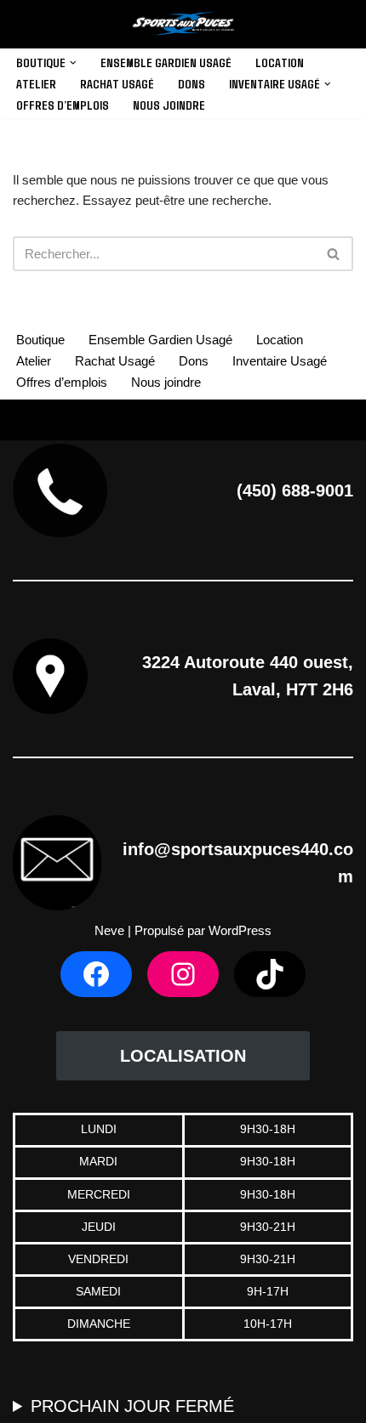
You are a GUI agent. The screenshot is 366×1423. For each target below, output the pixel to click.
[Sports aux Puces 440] (183, 24)
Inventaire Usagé (279, 361)
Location (279, 62)
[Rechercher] (334, 253)
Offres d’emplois (62, 104)
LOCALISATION (183, 1055)
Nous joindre (169, 104)
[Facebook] (96, 974)
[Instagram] (183, 974)
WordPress (240, 930)
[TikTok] (270, 974)
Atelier (36, 83)
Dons (191, 83)
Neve (109, 930)
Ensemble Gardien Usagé (166, 62)
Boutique (40, 339)
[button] (73, 63)
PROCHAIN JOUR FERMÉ (132, 1406)
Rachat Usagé (117, 83)
